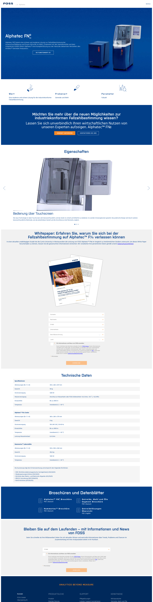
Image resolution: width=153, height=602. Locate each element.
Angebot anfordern (65, 133)
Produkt (51, 598)
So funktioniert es (43, 52)
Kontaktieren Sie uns (88, 133)
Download (76, 363)
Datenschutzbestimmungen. (75, 354)
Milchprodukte (116, 598)
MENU (148, 4)
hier (93, 351)
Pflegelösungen (85, 598)
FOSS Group (85, 346)
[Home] (8, 3)
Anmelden (76, 570)
